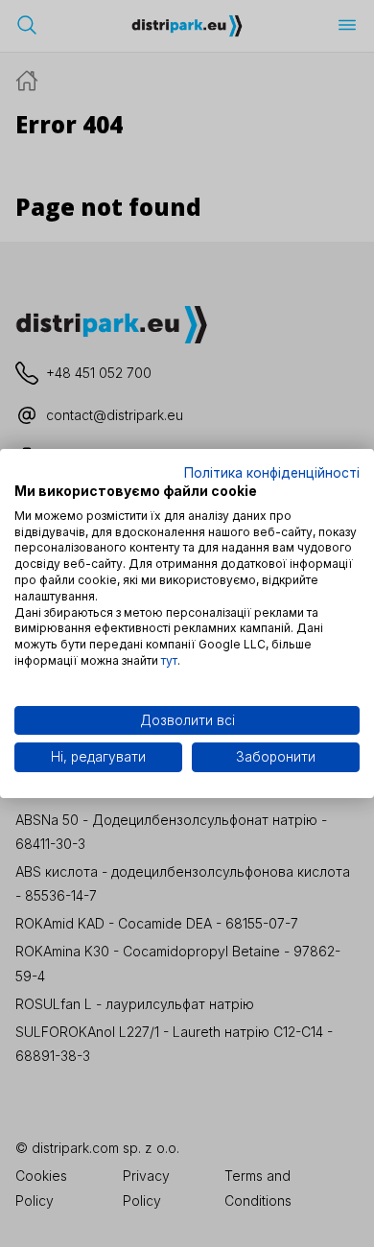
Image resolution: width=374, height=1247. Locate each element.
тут (169, 660)
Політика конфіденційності (272, 473)
